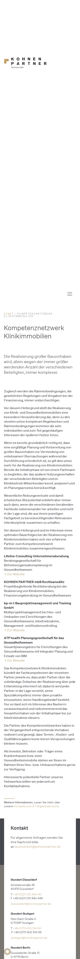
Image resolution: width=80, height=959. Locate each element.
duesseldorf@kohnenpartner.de (38, 846)
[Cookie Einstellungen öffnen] (7, 954)
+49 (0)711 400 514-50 (27, 928)
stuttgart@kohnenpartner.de (29, 938)
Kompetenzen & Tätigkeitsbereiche (36, 806)
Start (9, 313)
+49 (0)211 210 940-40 (27, 894)
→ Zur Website (14, 574)
